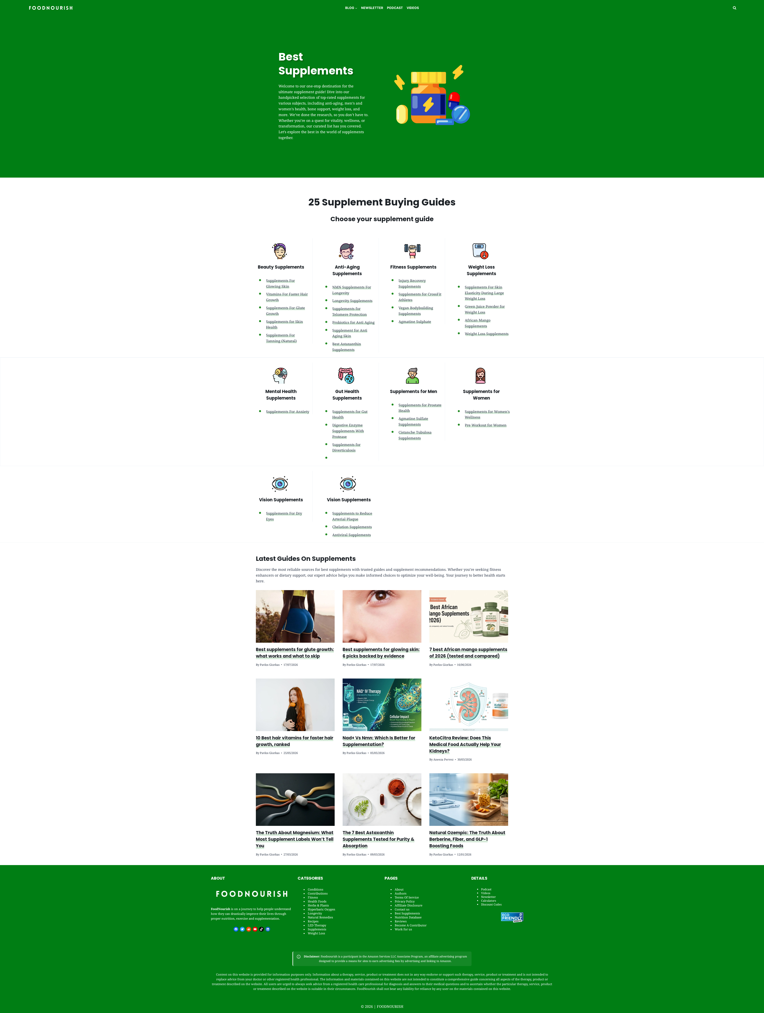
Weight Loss (316, 933)
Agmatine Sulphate (415, 321)
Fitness (313, 897)
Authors (400, 893)
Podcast (486, 889)
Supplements (317, 929)
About (399, 889)
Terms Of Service (407, 897)
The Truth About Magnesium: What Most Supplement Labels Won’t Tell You (294, 839)
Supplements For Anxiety (287, 411)
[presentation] (295, 616)
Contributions (318, 893)
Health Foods (317, 901)
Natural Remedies (320, 917)
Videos (485, 893)
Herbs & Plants (318, 905)
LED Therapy (317, 925)
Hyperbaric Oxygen (321, 909)
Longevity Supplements (352, 300)
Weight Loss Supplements (487, 333)
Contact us (402, 909)
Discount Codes (491, 904)
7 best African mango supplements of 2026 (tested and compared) (468, 652)
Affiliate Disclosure (408, 905)
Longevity (315, 913)
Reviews (401, 921)
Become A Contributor (411, 925)
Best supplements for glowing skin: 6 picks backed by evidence (381, 652)
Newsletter (488, 897)
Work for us (403, 929)
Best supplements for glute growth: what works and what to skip (295, 652)
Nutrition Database (408, 917)
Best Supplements (407, 913)
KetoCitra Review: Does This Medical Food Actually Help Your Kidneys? (465, 744)
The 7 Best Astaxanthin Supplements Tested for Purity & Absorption (378, 839)
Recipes (313, 921)
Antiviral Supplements (351, 534)
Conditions (315, 889)
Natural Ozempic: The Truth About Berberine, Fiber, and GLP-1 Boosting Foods (467, 839)
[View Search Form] (734, 8)
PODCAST (395, 8)
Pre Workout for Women (486, 425)
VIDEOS (413, 8)
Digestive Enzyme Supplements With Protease (348, 431)
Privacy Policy (405, 901)
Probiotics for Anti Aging (353, 322)
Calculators (488, 901)
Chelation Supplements (352, 526)
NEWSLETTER (372, 8)
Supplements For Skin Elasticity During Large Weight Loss (484, 293)
